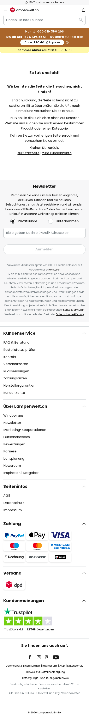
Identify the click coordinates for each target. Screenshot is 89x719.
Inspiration (11, 472)
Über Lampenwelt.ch (25, 406)
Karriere (10, 451)
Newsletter (12, 422)
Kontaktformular (73, 309)
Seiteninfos (15, 486)
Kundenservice (19, 333)
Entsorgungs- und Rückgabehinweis (45, 678)
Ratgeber (31, 472)
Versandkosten (15, 364)
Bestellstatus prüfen (19, 349)
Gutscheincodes (16, 437)
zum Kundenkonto (57, 153)
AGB (6, 495)
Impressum (12, 510)
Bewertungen (14, 444)
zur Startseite (29, 153)
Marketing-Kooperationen (24, 429)
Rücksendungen (16, 371)
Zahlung (12, 524)
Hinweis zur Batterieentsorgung (45, 672)
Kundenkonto (14, 392)
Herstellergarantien (19, 385)
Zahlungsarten (15, 378)
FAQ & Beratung (16, 342)
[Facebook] (32, 657)
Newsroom (12, 465)
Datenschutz (13, 502)
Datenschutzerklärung (70, 314)
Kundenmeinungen (23, 601)
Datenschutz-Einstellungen (23, 665)
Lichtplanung (13, 458)
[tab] (44, 363)
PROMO (42, 42)
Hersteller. (54, 269)
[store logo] (26, 10)
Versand (12, 573)
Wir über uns (13, 415)
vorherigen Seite (47, 135)
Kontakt (9, 357)
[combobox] (44, 20)
